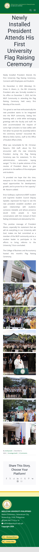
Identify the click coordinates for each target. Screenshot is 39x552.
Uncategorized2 (12, 453)
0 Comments (23, 453)
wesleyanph (8, 451)
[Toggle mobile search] (31, 10)
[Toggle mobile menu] (35, 10)
